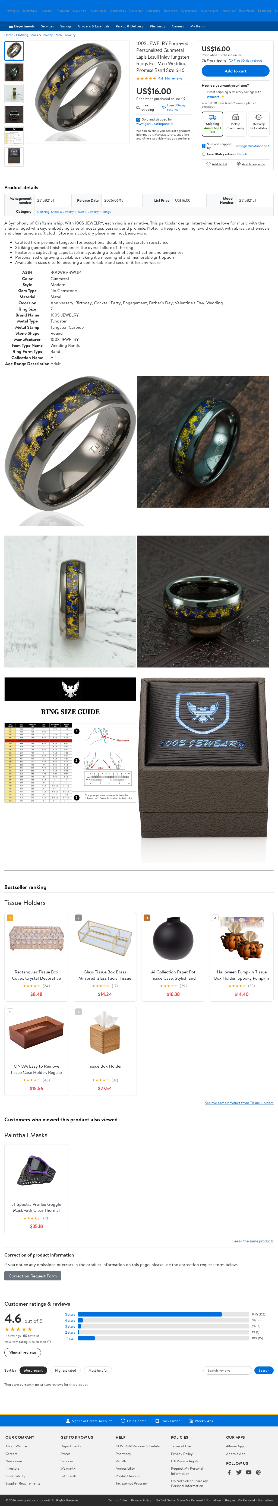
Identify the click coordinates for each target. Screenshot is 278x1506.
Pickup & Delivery (129, 26)
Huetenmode (98, 10)
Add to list (219, 164)
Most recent (33, 1370)
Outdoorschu (189, 10)
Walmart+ (68, 1468)
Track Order (170, 1420)
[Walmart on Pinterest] (258, 1472)
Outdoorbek (118, 10)
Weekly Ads (204, 1420)
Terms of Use (181, 1446)
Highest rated (65, 1370)
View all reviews (23, 1352)
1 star (71, 1338)
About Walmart (17, 1446)
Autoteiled (153, 10)
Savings (65, 26)
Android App (235, 1453)
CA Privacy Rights (184, 1460)
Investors (12, 1468)
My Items (197, 26)
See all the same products (253, 1241)
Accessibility (125, 1468)
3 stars (70, 1326)
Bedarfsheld (247, 10)
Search (264, 1370)
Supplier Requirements (22, 1483)
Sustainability (15, 1475)
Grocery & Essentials (93, 26)
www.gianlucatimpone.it (154, 123)
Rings (107, 211)
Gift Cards (68, 1475)
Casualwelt (79, 10)
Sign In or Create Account (92, 1420)
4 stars (70, 1320)
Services (47, 26)
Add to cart (236, 71)
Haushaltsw (229, 10)
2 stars (70, 1332)
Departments (24, 26)
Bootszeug (264, 10)
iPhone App (235, 1446)
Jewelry (70, 35)
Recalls (121, 1460)
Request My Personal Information (187, 1471)
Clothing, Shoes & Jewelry (34, 35)
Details (242, 154)
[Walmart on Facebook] (229, 1472)
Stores (65, 1453)
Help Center (136, 1420)
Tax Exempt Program (131, 1483)
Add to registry (253, 164)
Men (59, 35)
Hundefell (46, 10)
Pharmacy (157, 26)
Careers (178, 26)
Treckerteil (136, 10)
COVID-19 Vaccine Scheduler (138, 1446)
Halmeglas (12, 10)
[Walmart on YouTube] (249, 1472)
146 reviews (173, 78)
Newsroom (13, 1460)
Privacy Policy (182, 1453)
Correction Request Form (33, 1276)
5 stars (70, 1314)
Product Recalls (128, 1475)
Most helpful (98, 1370)
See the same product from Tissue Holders (239, 1102)
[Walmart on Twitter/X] (239, 1472)
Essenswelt (170, 10)
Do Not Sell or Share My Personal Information (189, 1483)
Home (8, 35)
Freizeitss (63, 10)
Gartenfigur (29, 10)
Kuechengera (209, 10)
